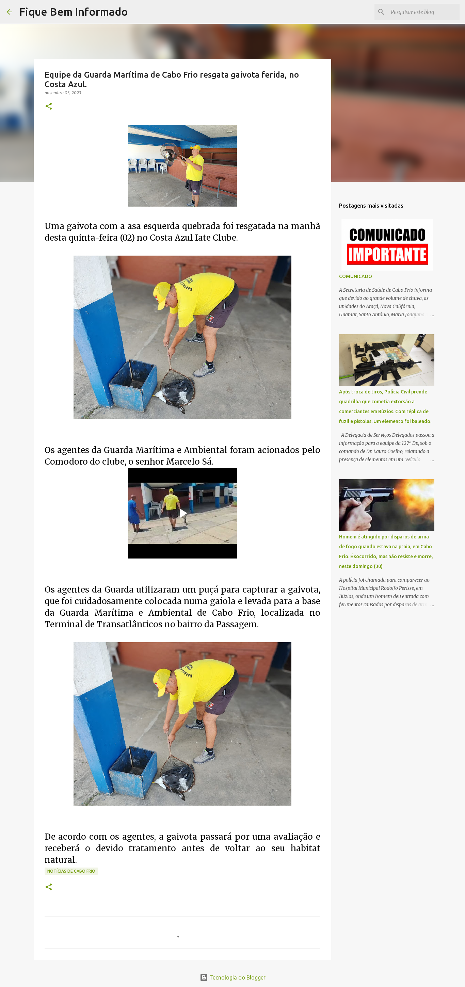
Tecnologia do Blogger (237, 977)
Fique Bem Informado (73, 11)
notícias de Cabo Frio (71, 871)
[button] (49, 106)
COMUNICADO (355, 276)
